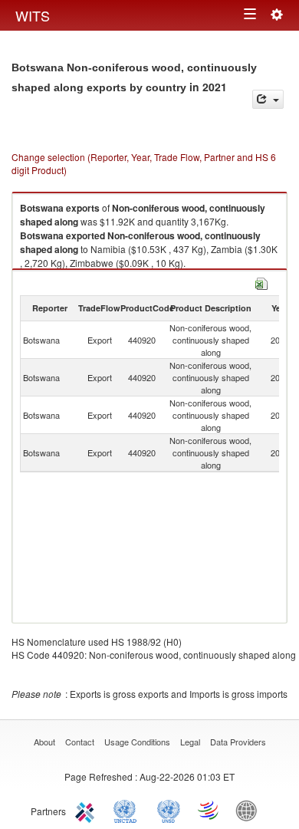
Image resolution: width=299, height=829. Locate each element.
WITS (32, 15)
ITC (87, 809)
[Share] (268, 99)
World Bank (250, 809)
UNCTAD (128, 809)
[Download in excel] (261, 281)
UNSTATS (168, 809)
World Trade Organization (209, 809)
